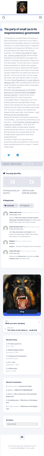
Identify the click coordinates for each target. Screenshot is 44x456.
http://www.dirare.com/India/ (24, 217)
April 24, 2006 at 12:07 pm (31, 212)
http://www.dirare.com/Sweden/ (22, 232)
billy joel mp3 (22, 256)
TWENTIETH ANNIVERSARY (23, 390)
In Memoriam (12, 368)
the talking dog (13, 400)
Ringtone (12, 241)
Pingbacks (27, 205)
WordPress (21, 448)
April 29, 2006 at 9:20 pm (29, 251)
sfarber (18, 164)
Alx (33, 448)
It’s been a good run (14, 344)
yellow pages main (15, 212)
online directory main (16, 227)
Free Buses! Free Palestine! (17, 356)
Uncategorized (27, 164)
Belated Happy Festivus (16, 350)
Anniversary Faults (25, 386)
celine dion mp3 (14, 251)
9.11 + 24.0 (11, 362)
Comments (11, 205)
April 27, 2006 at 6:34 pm (24, 241)
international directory (23, 220)
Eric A (10, 390)
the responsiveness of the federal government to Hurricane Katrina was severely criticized (20, 92)
